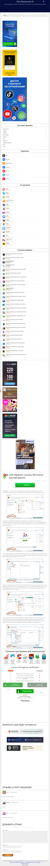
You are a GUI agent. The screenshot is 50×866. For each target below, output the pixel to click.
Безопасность (6, 129)
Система (4, 136)
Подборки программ (7, 142)
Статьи (4, 146)
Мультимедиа (6, 134)
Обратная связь (25, 863)
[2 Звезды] (24, 694)
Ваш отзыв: (5, 830)
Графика (4, 130)
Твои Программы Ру (25, 1)
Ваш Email (4, 850)
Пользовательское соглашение (33, 862)
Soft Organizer (36, 620)
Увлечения (5, 140)
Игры (4, 144)
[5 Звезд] (27, 694)
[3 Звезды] (25, 694)
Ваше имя (4, 845)
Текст (4, 138)
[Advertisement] (25, 712)
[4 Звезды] (26, 694)
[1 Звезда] (23, 694)
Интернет (5, 132)
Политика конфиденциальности (17, 862)
